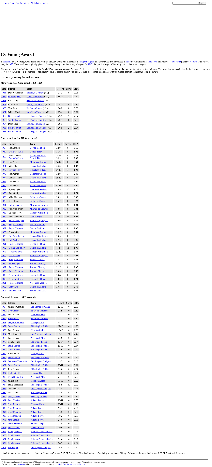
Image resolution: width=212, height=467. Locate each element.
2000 (3, 279)
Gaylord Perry (15, 170)
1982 (3, 209)
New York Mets (38, 314)
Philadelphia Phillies (40, 326)
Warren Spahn (14, 96)
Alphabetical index (39, 3)
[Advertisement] (106, 29)
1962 (3, 116)
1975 (3, 181)
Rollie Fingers (15, 205)
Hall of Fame (175, 61)
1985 (3, 220)
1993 (3, 251)
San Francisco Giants (40, 307)
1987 (3, 228)
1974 (3, 177)
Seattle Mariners (37, 259)
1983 (3, 212)
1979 (3, 197)
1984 (3, 216)
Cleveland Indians (38, 170)
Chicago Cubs (37, 322)
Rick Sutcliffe (14, 373)
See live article (22, 3)
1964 (3, 124)
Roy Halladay (15, 290)
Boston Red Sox (37, 148)
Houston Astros (38, 381)
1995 (3, 259)
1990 (3, 240)
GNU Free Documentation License (71, 464)
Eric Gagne (13, 447)
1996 (3, 263)
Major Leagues (87, 61)
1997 (3, 267)
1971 (3, 166)
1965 (3, 128)
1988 (3, 232)
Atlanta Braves (37, 400)
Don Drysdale (14, 116)
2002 (3, 287)
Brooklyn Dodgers (35, 92)
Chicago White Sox (35, 104)
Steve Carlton (14, 326)
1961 (3, 112)
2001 (3, 283)
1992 (3, 248)
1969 (3, 157)
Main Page (9, 3)
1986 (3, 224)
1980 (3, 201)
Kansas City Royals (39, 220)
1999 (3, 275)
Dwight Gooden (15, 377)
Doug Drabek (14, 396)
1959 (3, 104)
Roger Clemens (16, 224)
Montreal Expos (38, 423)
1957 (3, 96)
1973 (3, 174)
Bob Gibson (13, 310)
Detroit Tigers (36, 151)
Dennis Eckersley (17, 248)
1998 (3, 271)
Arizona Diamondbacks (41, 431)
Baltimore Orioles (38, 155)
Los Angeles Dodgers (36, 116)
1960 (3, 108)
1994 (3, 255)
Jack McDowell (16, 251)
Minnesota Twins (38, 162)
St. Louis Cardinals (39, 310)
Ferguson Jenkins (16, 322)
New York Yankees (35, 100)
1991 (3, 244)
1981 (3, 205)
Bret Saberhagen (16, 220)
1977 (3, 189)
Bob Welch (14, 240)
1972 (3, 170)
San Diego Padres (39, 342)
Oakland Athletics (38, 166)
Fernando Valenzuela (17, 361)
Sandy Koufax (14, 120)
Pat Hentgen (14, 263)
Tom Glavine (14, 400)
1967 (90, 64)
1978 (3, 193)
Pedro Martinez (16, 275)
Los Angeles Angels (36, 124)
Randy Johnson (16, 259)
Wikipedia (21, 464)
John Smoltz (13, 420)
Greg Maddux (14, 404)
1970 (3, 162)
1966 (3, 131)
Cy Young (192, 61)
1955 (10, 64)
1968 (3, 151)
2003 (3, 290)
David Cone (14, 255)
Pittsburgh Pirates (34, 108)
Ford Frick (152, 61)
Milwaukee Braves (35, 96)
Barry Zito (13, 287)
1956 (128, 61)
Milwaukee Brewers (39, 205)
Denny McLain (16, 151)
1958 (3, 100)
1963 (3, 120)
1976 (3, 185)
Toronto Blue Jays (38, 263)
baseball (6, 61)
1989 (3, 236)
